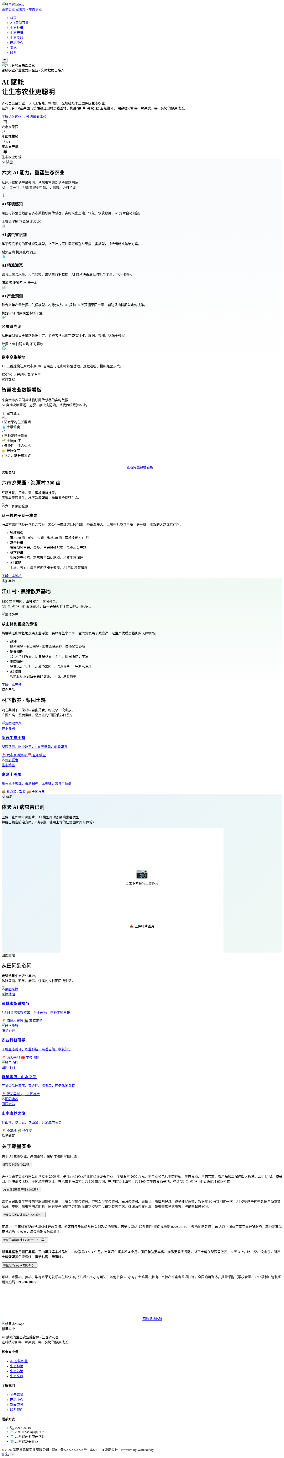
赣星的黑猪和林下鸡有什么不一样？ (25, 1240)
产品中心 (16, 42)
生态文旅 (16, 37)
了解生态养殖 (12, 685)
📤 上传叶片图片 (142, 926)
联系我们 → (130, 1319)
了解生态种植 (12, 576)
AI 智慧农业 (19, 1361)
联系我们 (16, 1409)
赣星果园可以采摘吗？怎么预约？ (23, 1214)
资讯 (13, 47)
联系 (13, 52)
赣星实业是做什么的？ (16, 1164)
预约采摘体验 (36, 116)
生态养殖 (16, 32)
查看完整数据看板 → (142, 467)
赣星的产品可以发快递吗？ (19, 1265)
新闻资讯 (16, 1404)
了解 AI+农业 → (14, 116)
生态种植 (16, 27)
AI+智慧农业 (19, 23)
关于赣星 (16, 1395)
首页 (13, 18)
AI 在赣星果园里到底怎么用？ (21, 1189)
